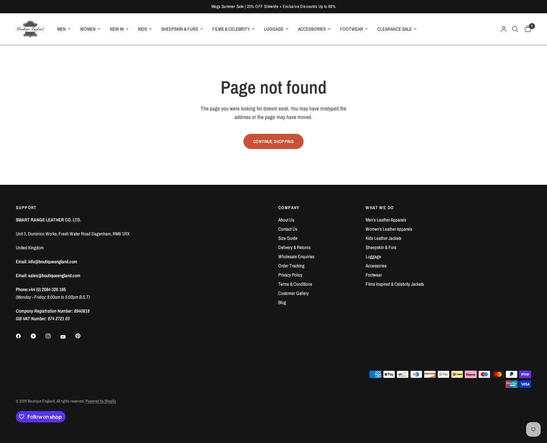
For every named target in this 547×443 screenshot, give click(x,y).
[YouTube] (67, 337)
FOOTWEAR (351, 29)
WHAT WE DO (380, 207)
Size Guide (288, 238)
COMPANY (289, 207)
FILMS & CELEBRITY (231, 29)
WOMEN (88, 29)
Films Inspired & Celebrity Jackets (395, 284)
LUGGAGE (274, 29)
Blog (282, 302)
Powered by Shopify (100, 401)
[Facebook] (23, 336)
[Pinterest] (82, 336)
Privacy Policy (290, 274)
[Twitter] (38, 336)
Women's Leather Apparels (389, 229)
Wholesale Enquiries (296, 256)
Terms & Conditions (295, 284)
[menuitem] (64, 29)
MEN (61, 29)
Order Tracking (291, 265)
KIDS (142, 29)
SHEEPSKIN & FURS (179, 29)
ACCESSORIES (312, 29)
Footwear (374, 274)
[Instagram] (53, 336)
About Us (286, 219)
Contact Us (287, 229)
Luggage (373, 256)
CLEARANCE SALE (394, 29)
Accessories (376, 265)
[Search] (515, 29)
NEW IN (117, 29)
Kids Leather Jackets (383, 238)
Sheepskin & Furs (381, 247)
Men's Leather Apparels (386, 219)
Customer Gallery (293, 293)
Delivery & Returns (294, 247)
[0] (526, 29)
